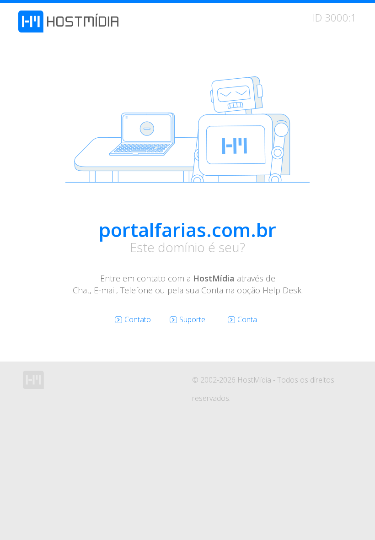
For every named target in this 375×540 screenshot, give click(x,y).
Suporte (192, 319)
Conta (247, 319)
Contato (137, 319)
